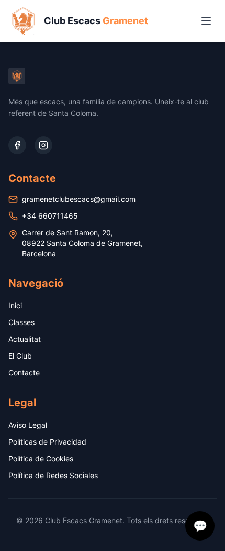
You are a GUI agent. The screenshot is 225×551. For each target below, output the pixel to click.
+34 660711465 (50, 215)
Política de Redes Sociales (53, 475)
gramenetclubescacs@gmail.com (79, 199)
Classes (21, 322)
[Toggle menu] (206, 20)
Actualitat (24, 338)
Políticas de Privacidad (47, 441)
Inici (15, 305)
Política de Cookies (40, 458)
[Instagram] (43, 145)
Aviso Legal (27, 424)
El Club (20, 355)
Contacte (24, 372)
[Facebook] (17, 145)
